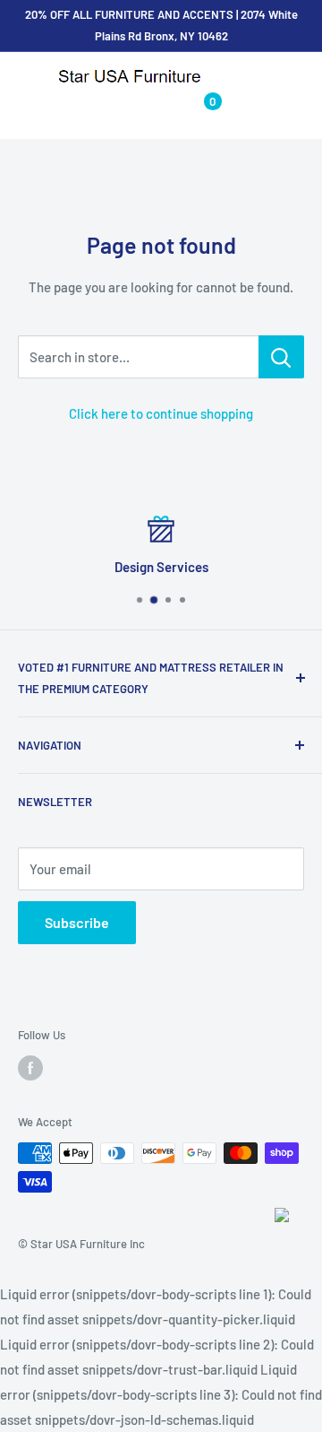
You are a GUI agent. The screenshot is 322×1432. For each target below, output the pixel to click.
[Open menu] (27, 78)
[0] (198, 109)
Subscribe (77, 922)
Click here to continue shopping (161, 413)
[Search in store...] (281, 356)
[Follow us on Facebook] (30, 1068)
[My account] (162, 109)
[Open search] (127, 109)
